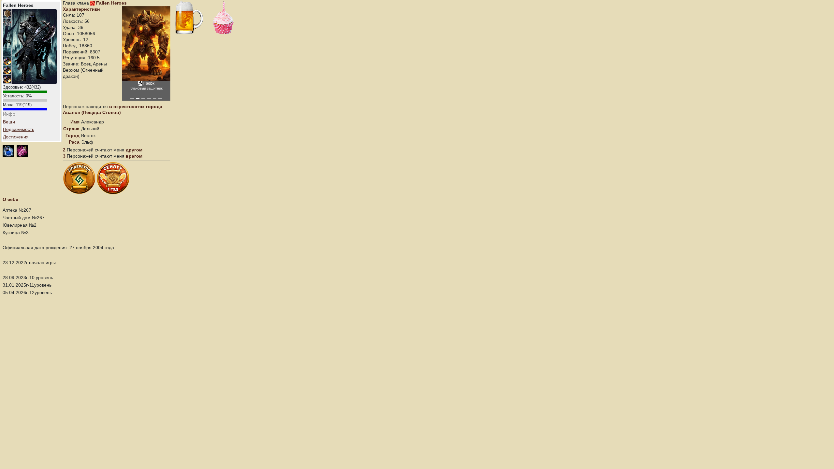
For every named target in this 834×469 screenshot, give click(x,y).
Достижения (16, 136)
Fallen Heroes (111, 3)
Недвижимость (18, 129)
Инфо (9, 114)
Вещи (9, 121)
